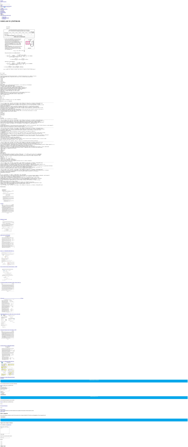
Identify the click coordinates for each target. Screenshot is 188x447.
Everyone (3, 392)
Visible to (1, 391)
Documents (2, 405)
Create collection (3, 394)
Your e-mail (2, 434)
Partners (4, 409)
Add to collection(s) (3, 15)
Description (3, 388)
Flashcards (5, 405)
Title (1, 386)
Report (1, 409)
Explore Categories (3, 1)
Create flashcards (8, 6)
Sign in (1, 385)
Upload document (3, 6)
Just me (3, 393)
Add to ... (2, 14)
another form (9, 424)
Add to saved (9, 15)
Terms (4, 411)
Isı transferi (4, 18)
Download (2, 378)
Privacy (1, 411)
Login (1, 5)
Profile (1, 13)
